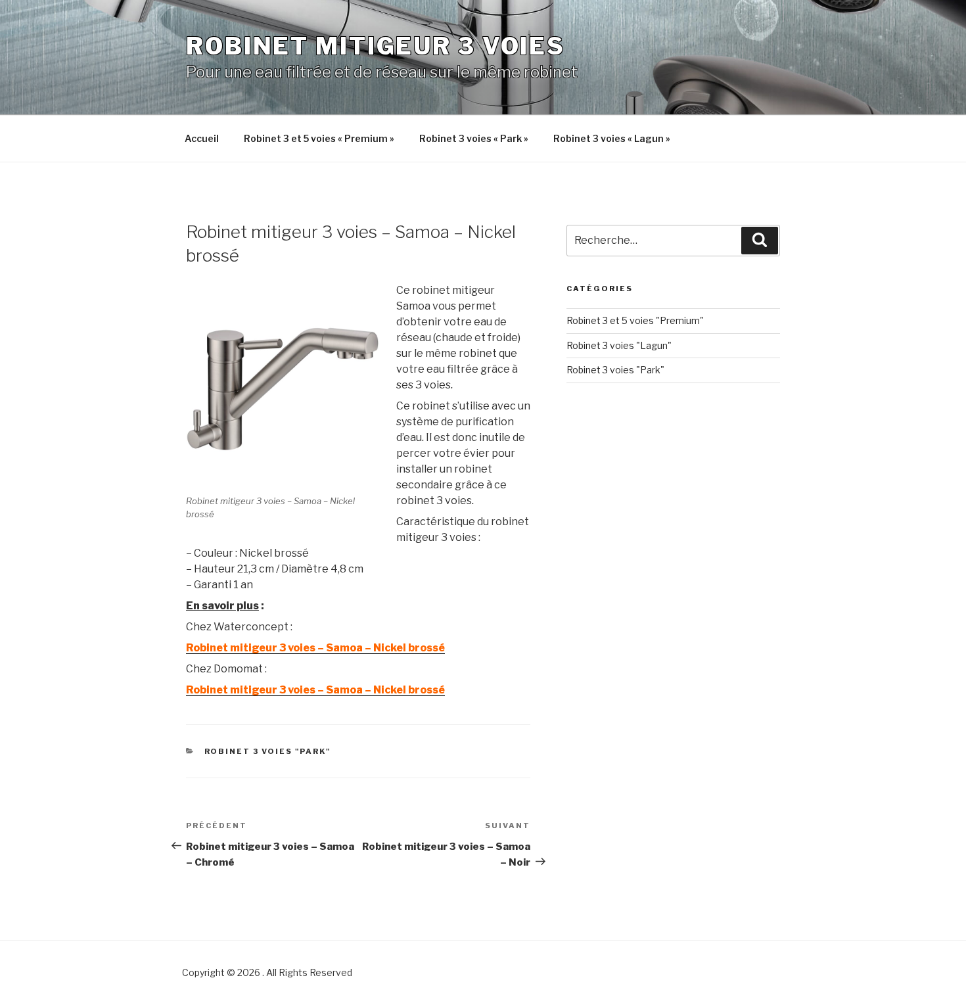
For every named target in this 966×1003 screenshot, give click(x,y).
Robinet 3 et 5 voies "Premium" (635, 320)
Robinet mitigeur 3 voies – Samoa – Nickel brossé (315, 647)
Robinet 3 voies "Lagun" (619, 345)
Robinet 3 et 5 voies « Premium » (319, 138)
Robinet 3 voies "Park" (267, 751)
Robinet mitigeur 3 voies (375, 46)
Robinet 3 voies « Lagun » (611, 138)
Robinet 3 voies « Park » (473, 138)
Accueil (202, 138)
